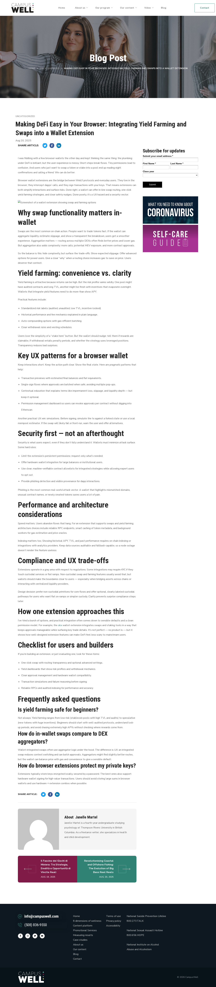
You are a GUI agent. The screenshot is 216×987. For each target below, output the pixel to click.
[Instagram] (27, 935)
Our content (79, 949)
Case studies (80, 940)
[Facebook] (20, 935)
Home (32, 68)
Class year (148, 171)
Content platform (82, 925)
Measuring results (83, 935)
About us (78, 944)
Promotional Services (85, 930)
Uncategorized (49, 68)
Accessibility (113, 925)
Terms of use (113, 916)
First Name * (149, 163)
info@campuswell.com (41, 916)
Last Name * (176, 163)
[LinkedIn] (34, 935)
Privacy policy (113, 921)
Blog (75, 954)
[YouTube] (42, 935)
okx (60, 625)
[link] (22, 7)
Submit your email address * (158, 156)
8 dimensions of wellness (87, 921)
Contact (77, 959)
